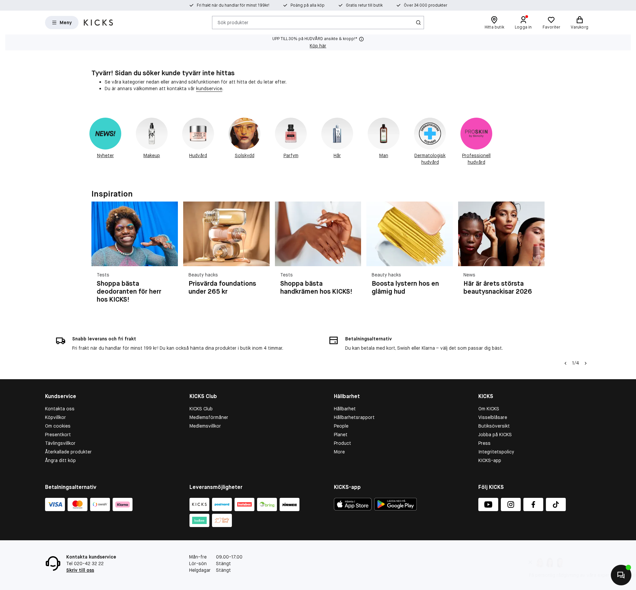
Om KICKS (488, 409)
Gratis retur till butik (364, 5)
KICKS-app (489, 460)
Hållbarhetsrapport (354, 417)
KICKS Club (201, 409)
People (341, 426)
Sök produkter (233, 22)
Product (342, 443)
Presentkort (58, 435)
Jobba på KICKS (495, 435)
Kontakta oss (60, 409)
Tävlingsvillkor (60, 443)
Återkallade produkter (68, 452)
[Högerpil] (537, 257)
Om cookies (58, 426)
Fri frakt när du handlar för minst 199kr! (233, 5)
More (339, 452)
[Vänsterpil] (565, 363)
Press (484, 443)
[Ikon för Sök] (418, 22)
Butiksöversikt (494, 426)
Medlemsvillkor (205, 426)
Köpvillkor (55, 417)
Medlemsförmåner (208, 417)
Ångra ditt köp (60, 460)
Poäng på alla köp (308, 5)
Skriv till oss (80, 570)
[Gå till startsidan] (98, 22)
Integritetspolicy (496, 452)
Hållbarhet (345, 409)
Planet (340, 435)
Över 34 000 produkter (425, 5)
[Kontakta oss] (621, 575)
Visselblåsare (492, 417)
